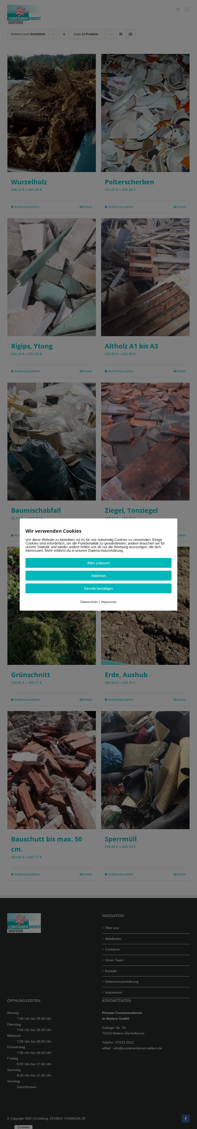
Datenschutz (89, 602)
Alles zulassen (98, 563)
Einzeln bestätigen (98, 588)
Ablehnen (98, 576)
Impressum (109, 602)
